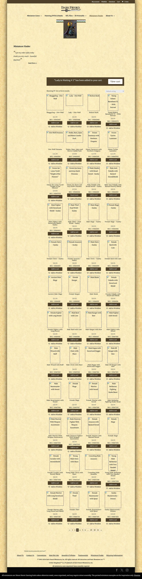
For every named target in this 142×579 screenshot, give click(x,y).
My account (95, 2)
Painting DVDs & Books (54, 16)
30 (95, 530)
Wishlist (104, 2)
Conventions (41, 555)
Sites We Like (54, 555)
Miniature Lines (33, 16)
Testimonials (83, 555)
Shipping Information (114, 555)
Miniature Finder (96, 16)
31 (98, 530)
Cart (118, 2)
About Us (109, 16)
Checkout (112, 2)
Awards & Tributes (68, 555)
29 (91, 530)
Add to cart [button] (55, 123)
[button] (55, 126)
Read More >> (32, 63)
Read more (74, 195)
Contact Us (30, 555)
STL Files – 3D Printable (75, 16)
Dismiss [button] (137, 575)
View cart (115, 81)
